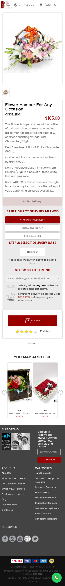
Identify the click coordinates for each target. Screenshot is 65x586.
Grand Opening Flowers (47, 508)
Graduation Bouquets (46, 503)
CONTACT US (32, 582)
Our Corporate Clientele (13, 483)
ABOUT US (12, 578)
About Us (6, 473)
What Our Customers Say (15, 478)
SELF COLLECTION (32, 236)
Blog (4, 499)
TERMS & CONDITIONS (32, 578)
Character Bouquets (45, 487)
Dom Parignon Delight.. (19, 413)
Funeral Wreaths (43, 513)
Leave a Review (9, 504)
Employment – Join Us (13, 494)
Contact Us (7, 510)
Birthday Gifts (42, 492)
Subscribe (49, 459)
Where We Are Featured (13, 488)
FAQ (19, 578)
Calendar (32, 252)
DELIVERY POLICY (50, 578)
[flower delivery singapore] (32, 48)
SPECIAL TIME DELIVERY (32, 228)
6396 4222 (26, 5)
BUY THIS (35, 320)
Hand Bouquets (43, 473)
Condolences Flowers (46, 518)
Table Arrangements (45, 497)
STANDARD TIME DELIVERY (32, 219)
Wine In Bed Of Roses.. (45, 413)
